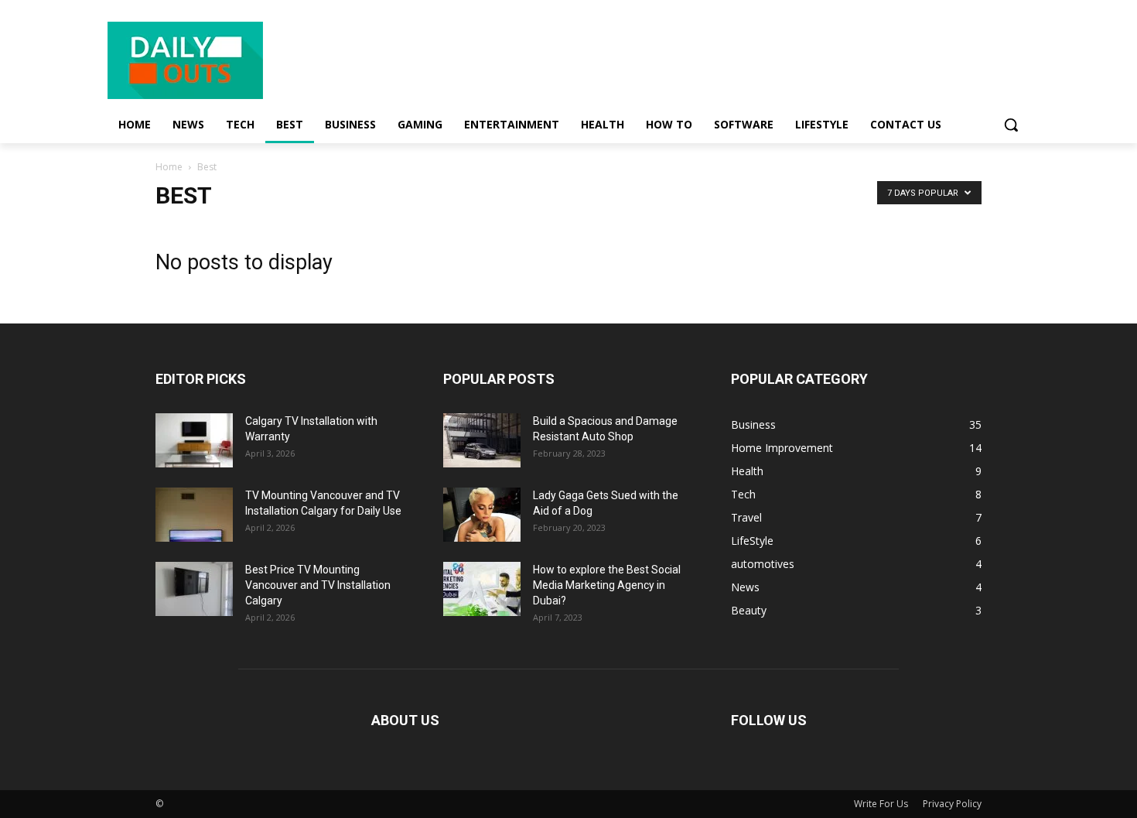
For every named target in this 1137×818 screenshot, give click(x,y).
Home (169, 166)
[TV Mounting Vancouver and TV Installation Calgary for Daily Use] (194, 515)
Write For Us (881, 803)
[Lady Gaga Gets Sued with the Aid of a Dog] (482, 515)
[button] (1010, 124)
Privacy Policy (952, 803)
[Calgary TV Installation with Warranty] (194, 440)
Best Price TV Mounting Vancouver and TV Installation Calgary (318, 585)
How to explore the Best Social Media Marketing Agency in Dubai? (607, 585)
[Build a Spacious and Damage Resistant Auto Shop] (482, 440)
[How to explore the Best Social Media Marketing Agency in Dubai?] (482, 589)
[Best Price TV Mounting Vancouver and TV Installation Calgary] (194, 589)
